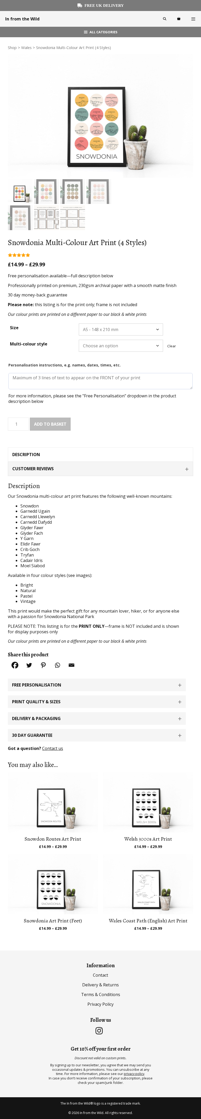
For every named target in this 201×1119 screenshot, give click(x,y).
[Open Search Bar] (164, 19)
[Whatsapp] (57, 665)
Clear (171, 346)
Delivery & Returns (100, 985)
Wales (26, 47)
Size (14, 328)
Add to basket (50, 424)
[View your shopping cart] (179, 19)
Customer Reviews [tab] (33, 469)
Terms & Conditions (100, 994)
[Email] (71, 665)
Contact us (52, 748)
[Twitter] (29, 665)
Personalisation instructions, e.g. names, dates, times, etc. (64, 365)
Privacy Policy (100, 1004)
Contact (100, 975)
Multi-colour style (28, 344)
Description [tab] (26, 454)
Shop (12, 47)
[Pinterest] (43, 665)
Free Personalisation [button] (36, 685)
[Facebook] (14, 665)
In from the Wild (22, 19)
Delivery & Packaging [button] (36, 718)
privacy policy (134, 1073)
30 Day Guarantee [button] (32, 735)
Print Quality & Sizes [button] (36, 702)
